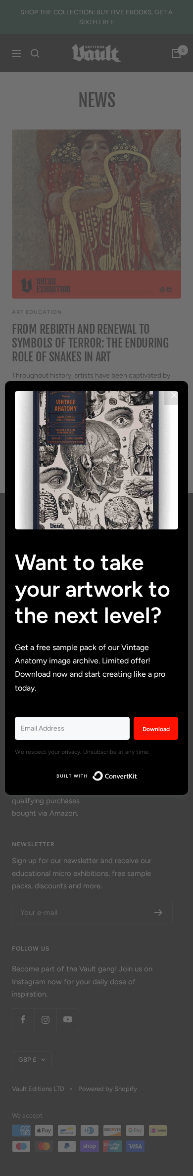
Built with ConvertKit (137, 773)
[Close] (174, 395)
